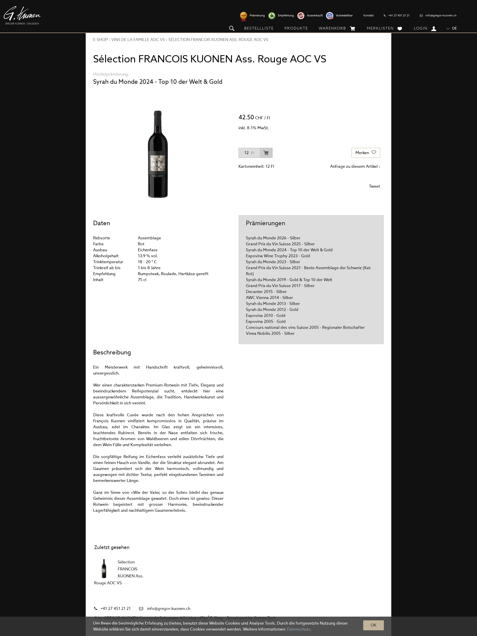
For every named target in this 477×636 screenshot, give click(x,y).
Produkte (296, 28)
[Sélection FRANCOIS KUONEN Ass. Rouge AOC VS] (104, 569)
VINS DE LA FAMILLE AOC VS (138, 39)
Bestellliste (259, 28)
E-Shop (100, 39)
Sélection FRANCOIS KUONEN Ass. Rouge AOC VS (218, 39)
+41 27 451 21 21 (399, 15)
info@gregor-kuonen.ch (441, 15)
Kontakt (368, 15)
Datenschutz (298, 629)
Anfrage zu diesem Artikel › (355, 166)
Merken (363, 152)
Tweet (374, 186)
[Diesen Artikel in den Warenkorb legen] (266, 153)
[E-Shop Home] (22, 15)
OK (373, 625)
